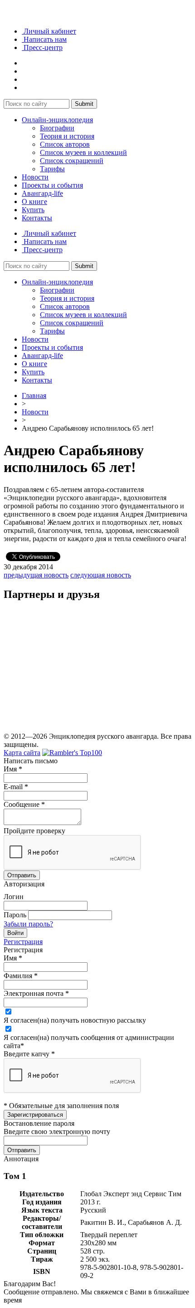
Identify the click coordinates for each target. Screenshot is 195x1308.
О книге (34, 201)
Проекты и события (52, 185)
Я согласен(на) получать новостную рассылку (75, 1020)
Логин (14, 896)
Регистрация (23, 941)
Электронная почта (36, 993)
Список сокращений (71, 160)
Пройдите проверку (34, 831)
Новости (35, 177)
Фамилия (21, 976)
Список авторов (65, 144)
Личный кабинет (49, 31)
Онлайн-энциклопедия (57, 120)
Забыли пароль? (28, 924)
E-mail (16, 787)
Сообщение (24, 804)
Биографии (57, 128)
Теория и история (67, 136)
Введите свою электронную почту (57, 1131)
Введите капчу (29, 1054)
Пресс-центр (42, 47)
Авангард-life (42, 193)
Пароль (15, 915)
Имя (13, 769)
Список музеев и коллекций (83, 152)
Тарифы (52, 169)
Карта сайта (22, 752)
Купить (33, 210)
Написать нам (44, 39)
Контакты (37, 218)
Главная (34, 395)
